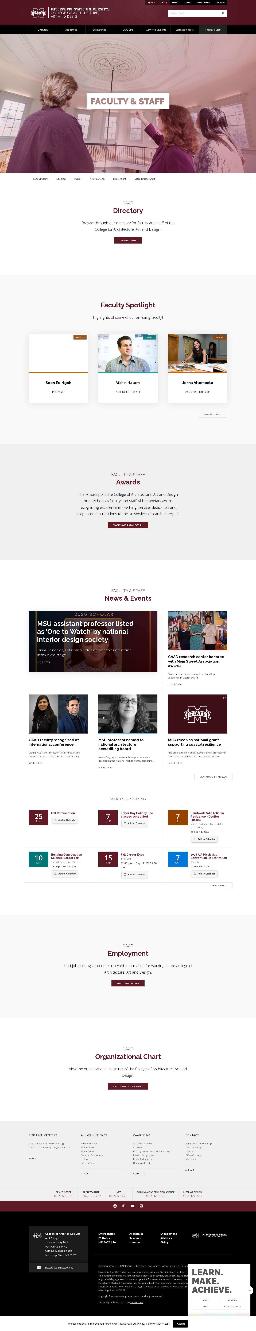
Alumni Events (88, 1147)
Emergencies (106, 1233)
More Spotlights (213, 414)
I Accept (180, 1323)
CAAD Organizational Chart (128, 1086)
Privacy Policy (145, 1323)
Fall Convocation (63, 813)
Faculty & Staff (216, 29)
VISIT (32, 1158)
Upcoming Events (142, 1163)
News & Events (97, 178)
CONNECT (138, 1173)
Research (176, 2)
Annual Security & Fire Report (176, 1266)
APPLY (189, 1170)
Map (187, 1151)
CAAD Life (128, 29)
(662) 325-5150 (63, 1196)
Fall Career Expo (132, 854)
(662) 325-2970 (118, 1196)
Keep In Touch (88, 1163)
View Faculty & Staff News (213, 777)
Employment (119, 178)
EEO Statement (125, 1266)
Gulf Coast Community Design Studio (47, 1147)
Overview (43, 29)
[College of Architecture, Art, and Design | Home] (76, 12)
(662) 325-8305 (155, 1196)
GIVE (84, 1173)
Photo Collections (142, 1159)
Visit (205, 1306)
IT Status (104, 1238)
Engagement (168, 1233)
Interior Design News (143, 1155)
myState (152, 2)
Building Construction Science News (151, 1151)
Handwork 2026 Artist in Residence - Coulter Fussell (207, 816)
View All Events (219, 885)
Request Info (231, 1306)
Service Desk (136, 1302)
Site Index (190, 1159)
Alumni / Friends (94, 1135)
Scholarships (99, 29)
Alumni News (87, 1151)
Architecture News (142, 1143)
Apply (205, 1300)
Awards (77, 178)
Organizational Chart (145, 178)
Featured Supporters (92, 1155)
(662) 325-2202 (91, 1196)
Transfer (232, 1300)
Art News (137, 1147)
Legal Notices (153, 1266)
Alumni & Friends (203, 2)
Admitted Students (156, 29)
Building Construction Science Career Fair (66, 856)
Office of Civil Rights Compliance (140, 1286)
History (84, 1159)
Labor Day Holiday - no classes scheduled (137, 814)
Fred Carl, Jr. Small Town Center (44, 1143)
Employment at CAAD (128, 983)
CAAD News (220, 2)
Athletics (166, 1238)
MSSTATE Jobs (107, 1242)
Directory (165, 2)
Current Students (185, 29)
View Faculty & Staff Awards (128, 525)
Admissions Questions (196, 1143)
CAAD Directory (42, 178)
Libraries (134, 1242)
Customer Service (107, 1266)
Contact (192, 1135)
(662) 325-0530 (192, 1196)
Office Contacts (193, 1155)
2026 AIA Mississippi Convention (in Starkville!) (209, 856)
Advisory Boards (89, 1143)
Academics (71, 29)
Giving (164, 1242)
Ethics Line (139, 1266)
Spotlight (60, 178)
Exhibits (188, 2)
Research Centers (43, 1135)
